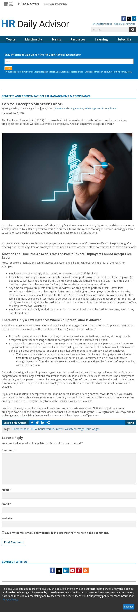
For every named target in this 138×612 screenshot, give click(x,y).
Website (7, 518)
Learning (101, 39)
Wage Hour (84, 429)
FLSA (34, 429)
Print (130, 422)
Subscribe (124, 39)
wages (96, 429)
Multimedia (33, 39)
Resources (78, 39)
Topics (10, 39)
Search (132, 29)
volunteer (70, 429)
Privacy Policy (10, 599)
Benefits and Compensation (69, 108)
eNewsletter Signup (102, 23)
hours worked (46, 429)
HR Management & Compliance (100, 108)
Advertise (130, 23)
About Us (119, 23)
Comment (9, 450)
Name (7, 489)
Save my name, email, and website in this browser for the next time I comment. (57, 532)
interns (60, 429)
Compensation (20, 429)
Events (56, 39)
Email (6, 504)
